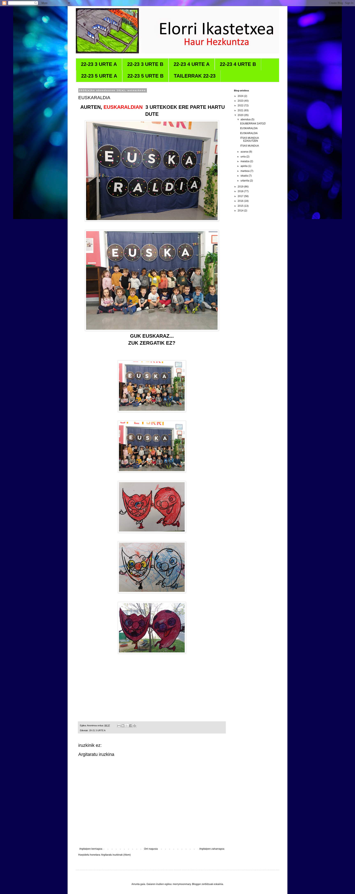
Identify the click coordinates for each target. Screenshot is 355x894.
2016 (241, 201)
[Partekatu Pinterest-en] (135, 726)
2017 (241, 196)
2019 (241, 186)
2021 (241, 110)
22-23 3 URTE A (99, 64)
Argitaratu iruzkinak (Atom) (116, 854)
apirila (244, 166)
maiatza (245, 161)
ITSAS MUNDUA (249, 145)
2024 (241, 96)
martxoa (245, 171)
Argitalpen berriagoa (90, 848)
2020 (241, 115)
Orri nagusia (151, 848)
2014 (241, 210)
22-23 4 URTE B (238, 64)
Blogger (196, 884)
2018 (241, 191)
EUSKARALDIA (249, 128)
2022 (241, 105)
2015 (241, 205)
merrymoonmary (182, 884)
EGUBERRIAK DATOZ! (253, 123)
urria (243, 156)
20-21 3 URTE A (97, 730)
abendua (246, 119)
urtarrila (245, 180)
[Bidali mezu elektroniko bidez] (119, 726)
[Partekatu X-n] (127, 726)
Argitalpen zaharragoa (211, 848)
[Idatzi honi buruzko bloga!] (123, 726)
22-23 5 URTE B (145, 76)
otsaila (245, 175)
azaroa (245, 151)
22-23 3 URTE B (145, 64)
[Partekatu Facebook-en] (131, 726)
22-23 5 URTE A (99, 76)
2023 (241, 100)
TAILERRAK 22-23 (195, 76)
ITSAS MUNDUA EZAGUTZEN (249, 139)
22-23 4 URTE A (192, 64)
